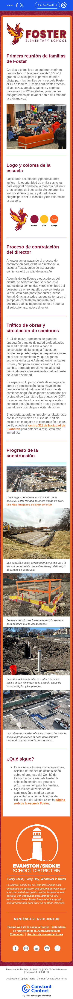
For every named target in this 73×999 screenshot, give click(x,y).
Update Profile (28, 978)
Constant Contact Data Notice (52, 978)
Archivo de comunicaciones (45, 934)
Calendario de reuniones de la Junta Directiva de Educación (38, 930)
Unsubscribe (12, 978)
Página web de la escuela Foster (28, 926)
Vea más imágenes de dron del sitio (29, 504)
